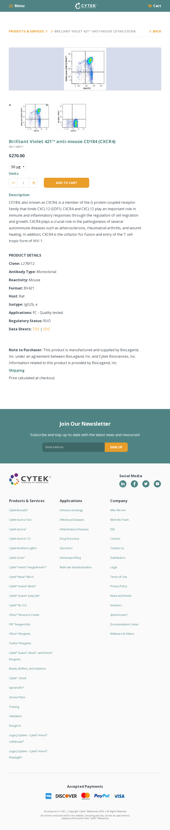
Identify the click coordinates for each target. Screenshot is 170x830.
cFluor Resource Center (24, 615)
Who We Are (118, 510)
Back (157, 31)
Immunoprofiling (70, 558)
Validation (15, 716)
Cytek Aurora (18, 529)
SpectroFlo (16, 688)
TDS (35, 329)
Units (14, 173)
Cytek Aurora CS (19, 539)
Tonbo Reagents (20, 643)
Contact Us (117, 548)
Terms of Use (118, 577)
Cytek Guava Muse (22, 586)
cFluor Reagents (19, 634)
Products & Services (26, 31)
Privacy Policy (118, 586)
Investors (116, 605)
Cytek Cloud (17, 678)
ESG (112, 529)
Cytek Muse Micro (21, 577)
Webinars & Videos (122, 634)
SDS (46, 329)
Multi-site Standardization (76, 567)
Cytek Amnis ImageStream (27, 567)
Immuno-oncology (71, 510)
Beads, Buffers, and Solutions (27, 668)
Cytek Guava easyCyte (24, 596)
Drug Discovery (69, 539)
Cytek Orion (17, 558)
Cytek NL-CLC (18, 605)
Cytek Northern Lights (23, 548)
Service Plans (17, 697)
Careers (115, 539)
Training (14, 707)
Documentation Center (124, 624)
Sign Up (116, 447)
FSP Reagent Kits (19, 624)
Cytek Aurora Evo (20, 520)
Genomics (66, 548)
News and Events (120, 596)
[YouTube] (157, 483)
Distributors (117, 558)
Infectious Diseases (72, 520)
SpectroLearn (119, 615)
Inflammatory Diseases (74, 529)
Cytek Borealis (18, 510)
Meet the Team (119, 520)
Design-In (15, 726)
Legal (113, 567)
